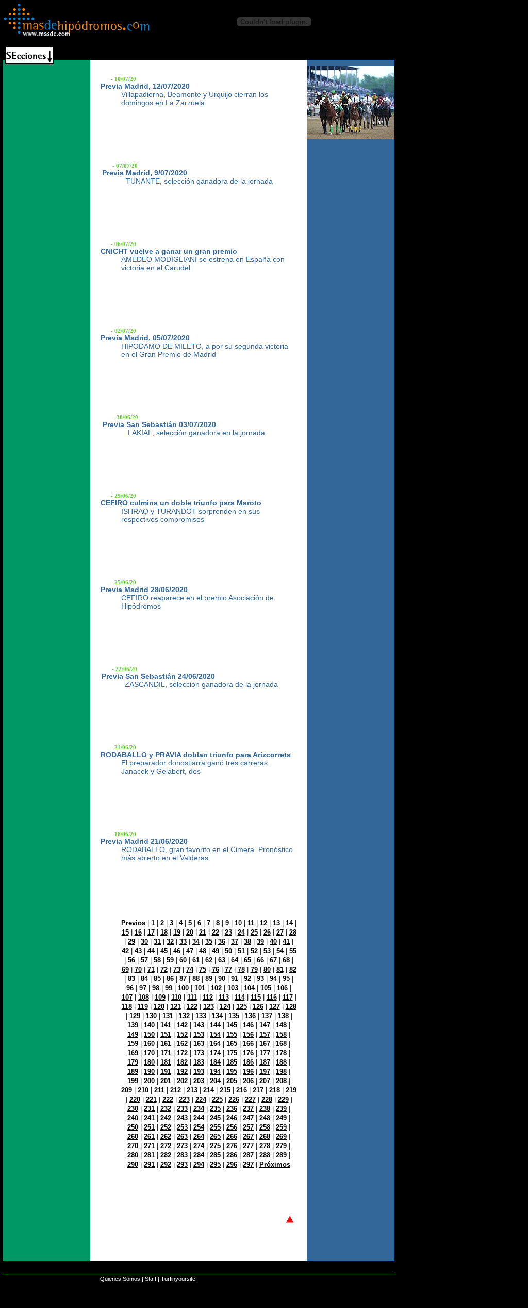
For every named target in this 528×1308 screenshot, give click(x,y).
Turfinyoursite (178, 1279)
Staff (150, 1279)
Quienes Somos (120, 1279)
